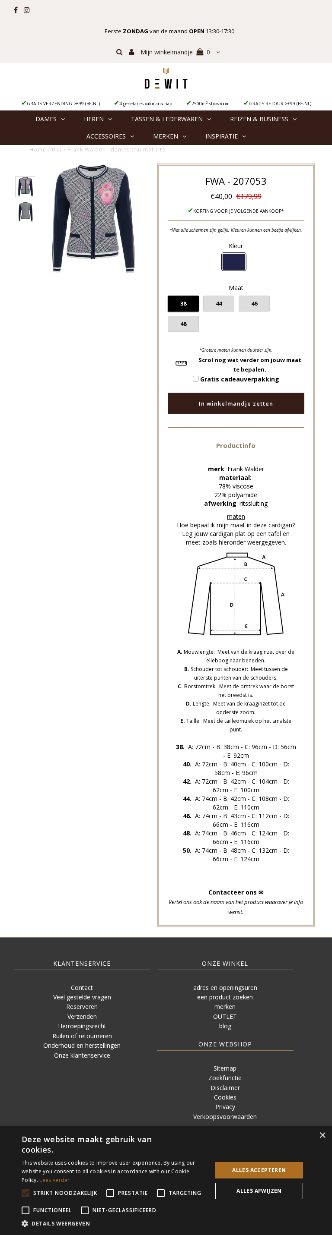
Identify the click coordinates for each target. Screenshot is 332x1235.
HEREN (94, 119)
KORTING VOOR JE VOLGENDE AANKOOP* (238, 211)
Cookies (225, 1097)
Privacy (225, 1107)
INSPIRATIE (221, 136)
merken (225, 1006)
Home (37, 149)
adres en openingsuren (225, 987)
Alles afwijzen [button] (259, 1190)
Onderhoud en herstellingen (82, 1045)
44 (219, 303)
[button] (235, 445)
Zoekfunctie (225, 1078)
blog (225, 1026)
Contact (82, 987)
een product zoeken (225, 997)
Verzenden (82, 1016)
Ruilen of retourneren (82, 1036)
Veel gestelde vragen (82, 997)
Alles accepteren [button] (259, 1170)
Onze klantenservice (82, 1055)
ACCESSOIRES (106, 136)
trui (57, 149)
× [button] (322, 1135)
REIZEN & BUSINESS (259, 119)
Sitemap (225, 1068)
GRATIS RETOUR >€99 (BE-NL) (280, 104)
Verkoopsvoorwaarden (225, 1116)
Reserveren (82, 1006)
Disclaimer (225, 1088)
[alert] (166, 1180)
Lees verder (54, 1180)
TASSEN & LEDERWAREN (167, 119)
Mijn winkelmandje (175, 52)
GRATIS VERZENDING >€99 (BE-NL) (63, 104)
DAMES (46, 119)
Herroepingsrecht (82, 1026)
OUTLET (225, 1016)
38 (183, 303)
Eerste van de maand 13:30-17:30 (169, 31)
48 (183, 324)
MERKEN (165, 136)
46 (254, 303)
